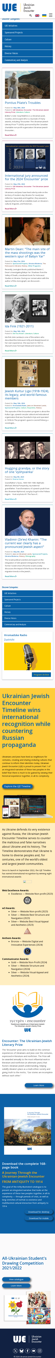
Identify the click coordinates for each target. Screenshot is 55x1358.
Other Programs (34, 266)
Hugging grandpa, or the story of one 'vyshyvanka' (27, 470)
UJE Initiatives (11, 25)
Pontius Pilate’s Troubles (23, 103)
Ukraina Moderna (35, 263)
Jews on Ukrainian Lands (36, 405)
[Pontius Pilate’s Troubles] (27, 85)
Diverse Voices (11, 53)
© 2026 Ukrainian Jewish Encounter (27, 1356)
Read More (10, 135)
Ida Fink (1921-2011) (19, 326)
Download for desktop (38, 1212)
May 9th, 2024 (19, 477)
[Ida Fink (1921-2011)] (27, 309)
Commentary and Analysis (16, 60)
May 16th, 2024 (19, 331)
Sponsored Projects (14, 32)
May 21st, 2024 (19, 261)
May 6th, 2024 (19, 552)
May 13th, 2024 (19, 403)
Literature (19, 112)
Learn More (38, 1085)
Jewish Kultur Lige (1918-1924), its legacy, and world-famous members (27, 394)
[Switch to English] (37, 16)
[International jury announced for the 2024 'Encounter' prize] (27, 158)
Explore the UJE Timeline (17, 786)
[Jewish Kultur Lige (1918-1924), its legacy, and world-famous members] (27, 374)
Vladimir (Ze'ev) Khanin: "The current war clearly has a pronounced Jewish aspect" (26, 543)
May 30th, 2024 (19, 108)
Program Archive (41, 674)
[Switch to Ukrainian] (44, 16)
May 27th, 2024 (19, 184)
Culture (8, 39)
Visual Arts (31, 408)
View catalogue (16, 1279)
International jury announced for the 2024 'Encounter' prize (26, 177)
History (8, 46)
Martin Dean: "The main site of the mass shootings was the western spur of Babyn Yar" (27, 252)
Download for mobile (39, 1218)
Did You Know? (18, 333)
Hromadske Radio (19, 405)
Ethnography (30, 556)
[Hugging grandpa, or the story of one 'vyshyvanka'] (27, 451)
